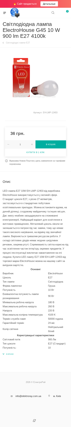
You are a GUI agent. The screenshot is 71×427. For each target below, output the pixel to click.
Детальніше (49, 3)
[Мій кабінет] (59, 13)
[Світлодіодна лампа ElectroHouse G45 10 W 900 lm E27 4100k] (35, 78)
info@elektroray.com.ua (28, 396)
